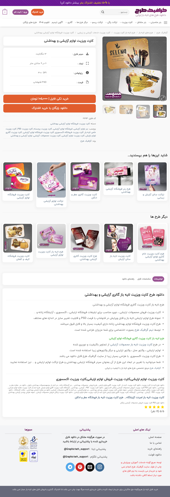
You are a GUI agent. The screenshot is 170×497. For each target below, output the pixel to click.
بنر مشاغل (141, 22)
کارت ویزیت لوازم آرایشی (73, 135)
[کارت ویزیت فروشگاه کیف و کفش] (17, 238)
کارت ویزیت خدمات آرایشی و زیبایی (93, 32)
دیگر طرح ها (82, 22)
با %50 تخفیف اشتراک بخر (85, 3)
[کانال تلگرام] (70, 467)
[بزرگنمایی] (162, 98)
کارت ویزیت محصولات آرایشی (47, 135)
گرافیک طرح (162, 32)
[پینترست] (80, 467)
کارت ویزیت (127, 22)
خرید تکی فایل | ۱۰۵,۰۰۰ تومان (50, 99)
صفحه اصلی (155, 437)
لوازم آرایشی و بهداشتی (21, 135)
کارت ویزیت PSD (25, 128)
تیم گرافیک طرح (144, 330)
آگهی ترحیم (57, 22)
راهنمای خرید (154, 449)
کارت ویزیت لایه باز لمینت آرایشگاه (145, 397)
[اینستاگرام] (99, 467)
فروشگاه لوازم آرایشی (63, 128)
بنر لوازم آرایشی (81, 128)
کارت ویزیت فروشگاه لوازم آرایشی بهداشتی (54, 32)
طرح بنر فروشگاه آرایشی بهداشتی (118, 191)
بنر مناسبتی (156, 22)
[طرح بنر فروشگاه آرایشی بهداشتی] (118, 173)
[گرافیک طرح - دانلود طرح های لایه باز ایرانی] (151, 12)
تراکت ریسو (97, 22)
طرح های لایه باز (146, 32)
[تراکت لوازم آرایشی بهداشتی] (51, 180)
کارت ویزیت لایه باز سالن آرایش (120, 258)
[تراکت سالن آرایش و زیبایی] (152, 176)
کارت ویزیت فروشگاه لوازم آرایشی (38, 132)
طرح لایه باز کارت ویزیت (124, 32)
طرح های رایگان (30, 22)
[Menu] (166, 22)
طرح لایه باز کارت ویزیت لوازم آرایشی (50, 253)
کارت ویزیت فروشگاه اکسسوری (69, 132)
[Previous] (161, 69)
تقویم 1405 (44, 22)
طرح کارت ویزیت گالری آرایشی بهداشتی (85, 258)
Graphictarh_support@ (76, 449)
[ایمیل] (89, 467)
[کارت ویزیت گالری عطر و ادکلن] (85, 176)
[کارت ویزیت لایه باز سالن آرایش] (118, 238)
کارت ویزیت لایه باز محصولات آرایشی (131, 344)
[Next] (106, 69)
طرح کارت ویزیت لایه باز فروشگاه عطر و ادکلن (99, 397)
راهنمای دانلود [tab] (128, 278)
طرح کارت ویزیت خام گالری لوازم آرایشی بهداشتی (153, 257)
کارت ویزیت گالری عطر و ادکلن (84, 196)
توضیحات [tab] (158, 278)
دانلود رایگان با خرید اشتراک (49, 108)
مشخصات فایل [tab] (144, 278)
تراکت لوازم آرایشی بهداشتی (53, 203)
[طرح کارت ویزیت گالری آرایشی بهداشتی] (85, 238)
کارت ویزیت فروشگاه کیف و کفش (19, 258)
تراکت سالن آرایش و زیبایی (153, 196)
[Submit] (103, 12)
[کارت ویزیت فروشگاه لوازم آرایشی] (17, 176)
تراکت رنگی (112, 22)
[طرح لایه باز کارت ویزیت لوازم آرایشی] (51, 236)
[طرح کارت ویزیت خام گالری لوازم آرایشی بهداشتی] (152, 237)
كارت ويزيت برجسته (43, 128)
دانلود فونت (155, 455)
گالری (70, 22)
